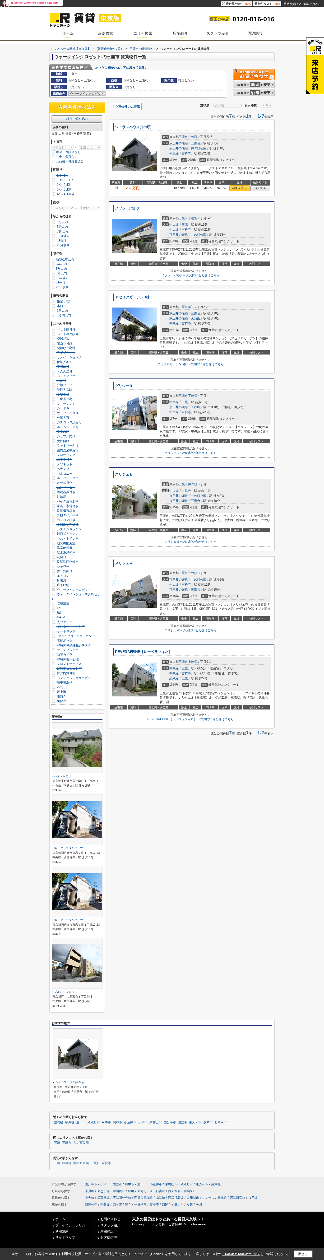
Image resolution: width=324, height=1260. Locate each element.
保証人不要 (64, 362)
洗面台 (61, 557)
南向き (61, 696)
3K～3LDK (63, 189)
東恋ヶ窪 (103, 1191)
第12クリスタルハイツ (68, 848)
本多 (177, 1191)
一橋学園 (140, 1204)
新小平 (154, 1204)
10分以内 (62, 236)
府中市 (106, 1122)
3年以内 (61, 264)
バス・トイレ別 (67, 538)
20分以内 (62, 245)
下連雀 (192, 218)
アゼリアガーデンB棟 (132, 297)
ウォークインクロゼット (73, 590)
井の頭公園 (198, 148)
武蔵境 (66, 1163)
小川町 (89, 1191)
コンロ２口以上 (67, 520)
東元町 (142, 1191)
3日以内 (62, 311)
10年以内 (62, 278)
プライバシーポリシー (71, 1225)
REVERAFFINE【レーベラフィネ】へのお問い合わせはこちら (190, 719)
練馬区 (69, 1122)
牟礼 (191, 307)
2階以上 (62, 687)
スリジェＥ (124, 474)
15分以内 (62, 241)
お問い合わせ (110, 1219)
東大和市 (195, 1122)
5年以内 (61, 269)
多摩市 (208, 1122)
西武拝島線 (176, 1197)
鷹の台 (179, 1204)
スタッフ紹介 (110, 1225)
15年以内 (62, 283)
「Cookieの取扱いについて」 (241, 1254)
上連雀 (192, 661)
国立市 (182, 1122)
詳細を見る (239, 188)
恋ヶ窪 (117, 1204)
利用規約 (62, 1231)
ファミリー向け (67, 445)
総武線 (174, 678)
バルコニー (64, 473)
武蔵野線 (103, 1197)
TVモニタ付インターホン (74, 636)
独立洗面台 (64, 571)
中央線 (174, 153)
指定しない (64, 301)
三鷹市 (183, 137)
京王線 (253, 1197)
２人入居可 (64, 371)
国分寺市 (170, 1122)
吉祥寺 (186, 153)
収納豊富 (62, 603)
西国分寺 (91, 1204)
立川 (190, 1204)
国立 (128, 1204)
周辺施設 (107, 1231)
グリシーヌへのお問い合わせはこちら (190, 453)
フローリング (65, 455)
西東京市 (220, 1122)
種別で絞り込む (77, 119)
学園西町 (119, 1191)
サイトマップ (65, 1237)
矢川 (199, 1204)
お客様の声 (108, 1237)
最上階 (61, 692)
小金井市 (130, 1122)
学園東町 (190, 1191)
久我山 (195, 318)
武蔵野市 (94, 1122)
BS (58, 613)
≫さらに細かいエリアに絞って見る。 (121, 67)
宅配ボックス (65, 640)
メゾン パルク (127, 208)
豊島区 (58, 1122)
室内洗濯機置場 (67, 450)
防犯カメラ (64, 654)
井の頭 (192, 137)
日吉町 (160, 1191)
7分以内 (62, 231)
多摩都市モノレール (200, 1197)
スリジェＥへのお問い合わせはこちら (190, 541)
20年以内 (62, 287)
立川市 (81, 1122)
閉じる (303, 1254)
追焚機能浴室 (65, 543)
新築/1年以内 (65, 259)
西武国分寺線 (122, 1197)
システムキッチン (69, 529)
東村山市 (155, 1122)
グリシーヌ (124, 386)
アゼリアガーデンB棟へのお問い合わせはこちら (190, 364)
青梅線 (222, 1197)
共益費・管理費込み (70, 161)
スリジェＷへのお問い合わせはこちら (190, 630)
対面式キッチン (67, 534)
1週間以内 (63, 315)
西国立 (166, 1204)
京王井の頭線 (178, 143)
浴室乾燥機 (64, 548)
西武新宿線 (237, 1197)
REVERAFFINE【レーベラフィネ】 (143, 652)
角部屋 (61, 701)
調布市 (117, 1122)
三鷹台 (195, 143)
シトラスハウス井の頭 (133, 127)
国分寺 (105, 1204)
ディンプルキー (67, 650)
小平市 (143, 1122)
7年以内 (61, 273)
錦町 (131, 1191)
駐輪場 (61, 497)
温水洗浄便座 (65, 552)
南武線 (160, 1197)
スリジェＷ (124, 563)
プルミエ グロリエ (66, 992)
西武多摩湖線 (143, 1197)
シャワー (62, 566)
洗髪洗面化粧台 (67, 562)
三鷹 (185, 224)
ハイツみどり (62, 776)
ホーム (60, 1219)
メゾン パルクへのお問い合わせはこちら (190, 275)
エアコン (62, 576)
